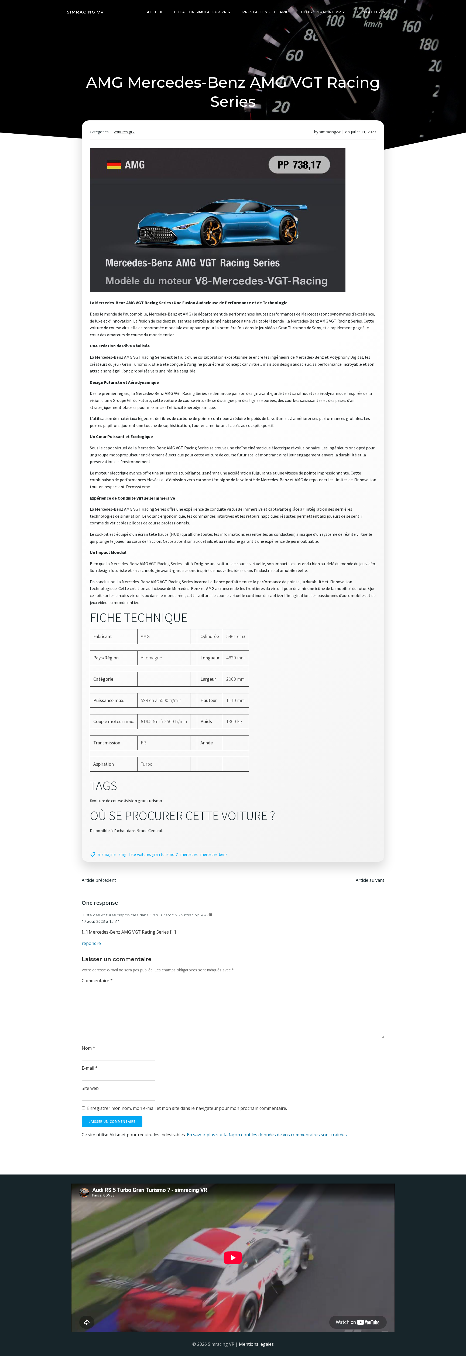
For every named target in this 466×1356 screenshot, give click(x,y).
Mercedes (189, 854)
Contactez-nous (375, 12)
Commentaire (97, 981)
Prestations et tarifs (266, 12)
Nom (88, 1048)
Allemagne (107, 854)
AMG (122, 854)
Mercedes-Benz (213, 854)
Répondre (91, 943)
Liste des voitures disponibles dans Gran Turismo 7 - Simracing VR (144, 915)
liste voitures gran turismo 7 (153, 854)
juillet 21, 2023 (363, 131)
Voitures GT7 (124, 131)
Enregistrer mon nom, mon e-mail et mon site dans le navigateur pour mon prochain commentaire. (187, 1108)
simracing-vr (330, 131)
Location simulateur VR (200, 12)
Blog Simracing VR (321, 12)
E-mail (90, 1068)
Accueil (155, 12)
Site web (90, 1088)
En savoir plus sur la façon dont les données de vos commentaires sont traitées (267, 1135)
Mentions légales (256, 1344)
